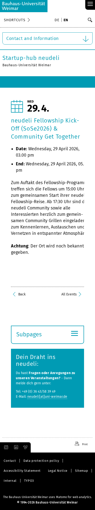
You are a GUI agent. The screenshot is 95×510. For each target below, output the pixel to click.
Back (22, 294)
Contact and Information (32, 38)
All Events (69, 294)
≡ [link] (90, 4)
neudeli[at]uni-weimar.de (47, 397)
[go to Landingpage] (24, 6)
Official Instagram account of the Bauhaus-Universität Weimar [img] (5, 447)
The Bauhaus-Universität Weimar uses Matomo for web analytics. (47, 497)
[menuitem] (57, 20)
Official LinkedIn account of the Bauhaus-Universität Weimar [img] (15, 447)
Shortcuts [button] (14, 20)
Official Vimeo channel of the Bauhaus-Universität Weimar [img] (25, 447)
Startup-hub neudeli (30, 58)
